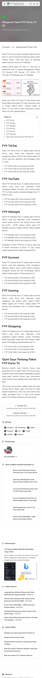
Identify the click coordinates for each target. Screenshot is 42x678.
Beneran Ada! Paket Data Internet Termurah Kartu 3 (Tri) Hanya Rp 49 (25, 471)
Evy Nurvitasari (8, 30)
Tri (4, 17)
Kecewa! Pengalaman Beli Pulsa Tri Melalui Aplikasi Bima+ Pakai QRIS (25, 499)
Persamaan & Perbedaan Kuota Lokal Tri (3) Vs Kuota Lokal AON (25, 490)
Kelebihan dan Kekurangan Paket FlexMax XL (19, 633)
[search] (31, 4)
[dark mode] (34, 4)
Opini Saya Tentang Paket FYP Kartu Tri (19, 137)
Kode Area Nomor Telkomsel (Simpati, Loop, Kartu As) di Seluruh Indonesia (20, 650)
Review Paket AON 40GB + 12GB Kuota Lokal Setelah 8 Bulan (24, 518)
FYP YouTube (10, 123)
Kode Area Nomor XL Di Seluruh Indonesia (18, 655)
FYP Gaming (10, 131)
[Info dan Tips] (15, 4)
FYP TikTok (10, 120)
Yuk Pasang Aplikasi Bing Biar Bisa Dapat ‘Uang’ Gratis (18, 550)
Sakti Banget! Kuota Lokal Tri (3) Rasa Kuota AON (24, 508)
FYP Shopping (11, 134)
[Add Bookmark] (25, 30)
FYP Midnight (11, 126)
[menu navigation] (5, 4)
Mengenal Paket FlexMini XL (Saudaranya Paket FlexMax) (20, 643)
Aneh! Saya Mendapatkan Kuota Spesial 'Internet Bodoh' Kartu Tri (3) (25, 481)
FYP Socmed (10, 129)
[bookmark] (37, 4)
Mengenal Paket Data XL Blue (14, 637)
